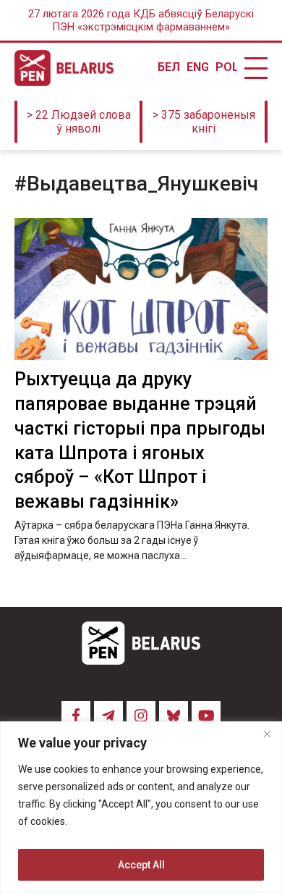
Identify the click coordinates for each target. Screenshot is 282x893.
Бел (168, 67)
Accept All (141, 865)
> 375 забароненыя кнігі (204, 121)
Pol (226, 67)
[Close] (266, 733)
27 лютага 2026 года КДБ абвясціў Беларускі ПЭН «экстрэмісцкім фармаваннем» (141, 20)
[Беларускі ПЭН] (64, 68)
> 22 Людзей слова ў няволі (79, 121)
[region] (141, 807)
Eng (197, 67)
